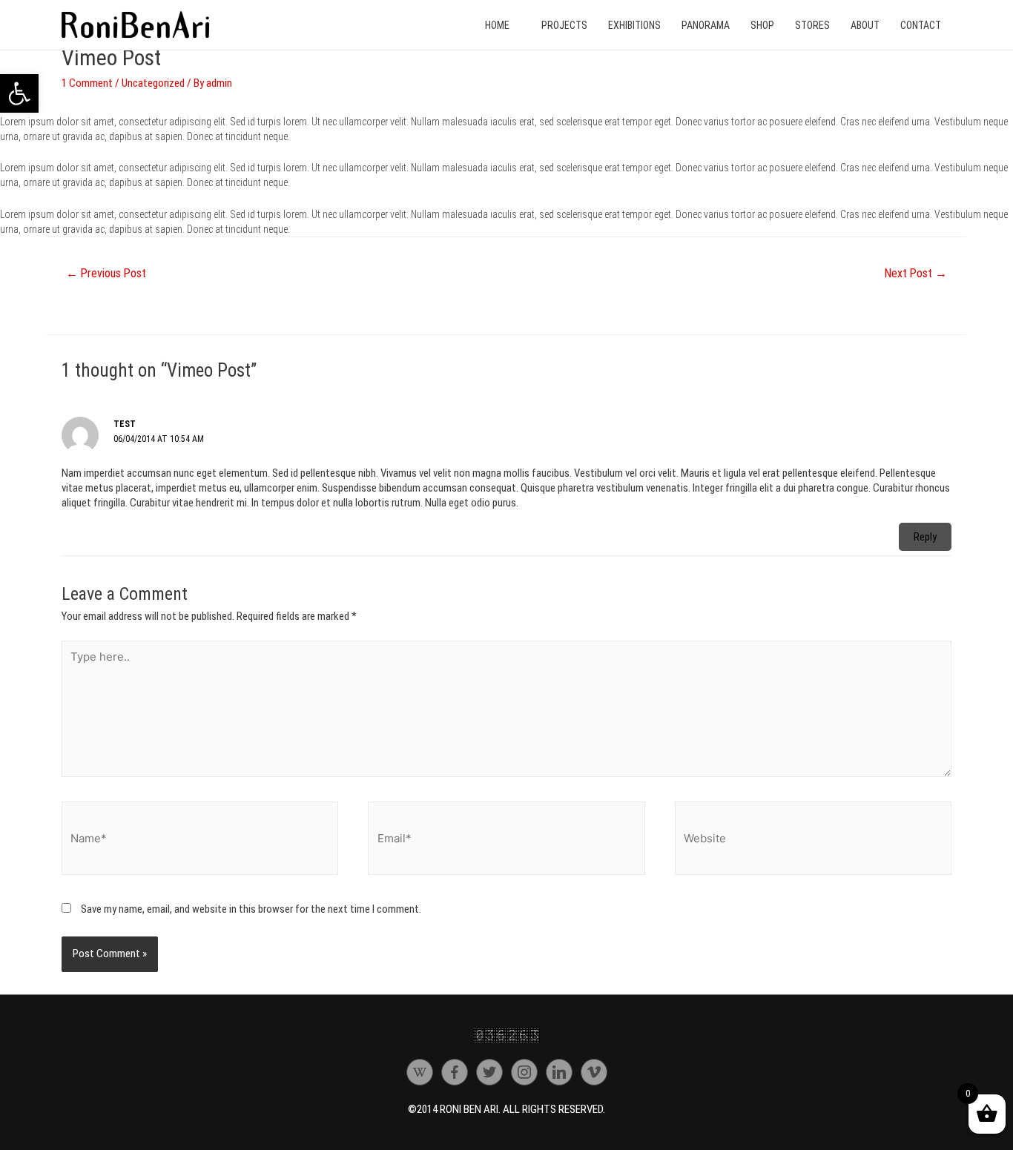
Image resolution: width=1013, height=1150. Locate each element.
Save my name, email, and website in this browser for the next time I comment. (251, 909)
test (124, 424)
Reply (925, 536)
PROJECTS (564, 25)
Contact (920, 25)
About (865, 25)
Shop (762, 25)
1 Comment (87, 83)
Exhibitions (634, 25)
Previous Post (106, 273)
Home (497, 25)
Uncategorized (153, 83)
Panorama (706, 25)
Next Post (916, 273)
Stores (812, 25)
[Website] (813, 840)
